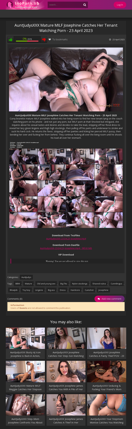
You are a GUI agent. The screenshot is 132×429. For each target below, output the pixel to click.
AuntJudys (26, 277)
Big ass (51, 290)
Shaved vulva (99, 283)
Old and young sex (46, 283)
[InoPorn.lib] (25, 5)
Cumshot (89, 290)
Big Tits (63, 283)
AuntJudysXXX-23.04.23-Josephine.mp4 (66, 238)
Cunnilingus (116, 283)
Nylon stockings (79, 283)
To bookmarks (60, 39)
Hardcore (75, 290)
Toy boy (26, 290)
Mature (28, 283)
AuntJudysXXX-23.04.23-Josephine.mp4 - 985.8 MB (66, 248)
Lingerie (39, 290)
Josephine (103, 290)
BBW (17, 283)
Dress (63, 290)
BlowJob (14, 290)
